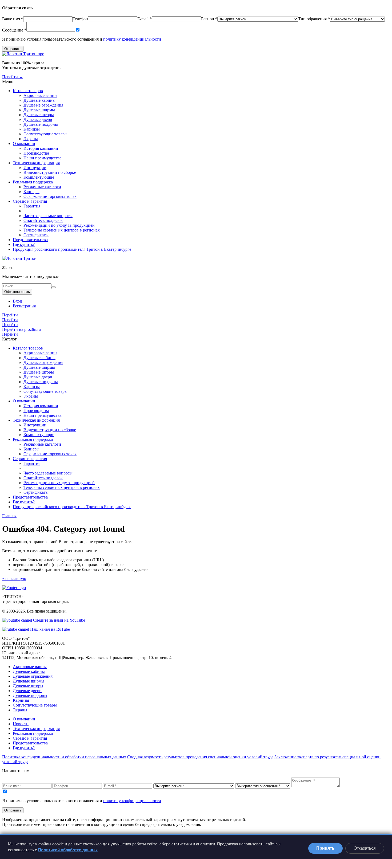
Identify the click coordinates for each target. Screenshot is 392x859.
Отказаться (365, 848)
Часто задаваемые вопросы (48, 215)
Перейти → (12, 76)
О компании (24, 143)
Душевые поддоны (40, 124)
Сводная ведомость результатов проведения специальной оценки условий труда (200, 757)
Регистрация (24, 306)
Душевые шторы (38, 114)
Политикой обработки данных (68, 850)
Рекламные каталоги (42, 187)
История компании (40, 148)
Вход (17, 301)
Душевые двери (37, 119)
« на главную (14, 578)
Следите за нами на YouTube (58, 620)
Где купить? (24, 244)
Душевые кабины (39, 100)
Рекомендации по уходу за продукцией (59, 225)
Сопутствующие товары (45, 134)
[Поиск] (53, 287)
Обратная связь (17, 292)
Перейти (10, 315)
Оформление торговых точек (50, 196)
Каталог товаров (28, 90)
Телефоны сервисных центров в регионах (61, 230)
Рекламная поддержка (33, 182)
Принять (325, 848)
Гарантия (31, 206)
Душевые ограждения (43, 105)
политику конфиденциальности (132, 39)
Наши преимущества (42, 158)
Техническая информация (36, 162)
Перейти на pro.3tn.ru (21, 329)
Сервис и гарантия (30, 201)
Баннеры (31, 191)
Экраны (30, 138)
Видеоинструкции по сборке (49, 172)
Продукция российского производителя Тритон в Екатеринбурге (72, 249)
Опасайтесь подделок (43, 220)
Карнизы (31, 129)
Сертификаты (36, 235)
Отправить (12, 49)
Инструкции (34, 167)
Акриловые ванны (40, 95)
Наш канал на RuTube (49, 629)
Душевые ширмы (39, 110)
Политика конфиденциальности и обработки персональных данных (64, 757)
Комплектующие (38, 177)
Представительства (30, 239)
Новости (21, 723)
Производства (36, 153)
